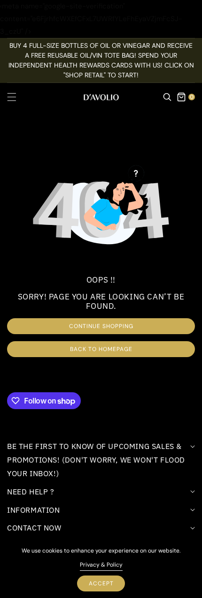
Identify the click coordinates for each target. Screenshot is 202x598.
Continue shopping (101, 326)
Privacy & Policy (101, 564)
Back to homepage (101, 349)
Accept (101, 583)
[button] (17, 97)
